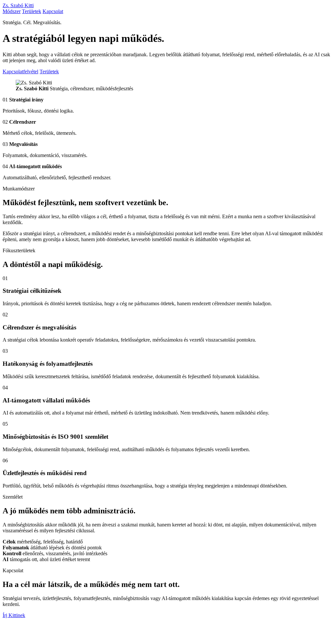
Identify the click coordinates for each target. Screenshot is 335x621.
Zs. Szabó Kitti (18, 5)
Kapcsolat (53, 11)
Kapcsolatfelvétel (20, 71)
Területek (31, 11)
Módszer (12, 11)
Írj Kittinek (14, 615)
